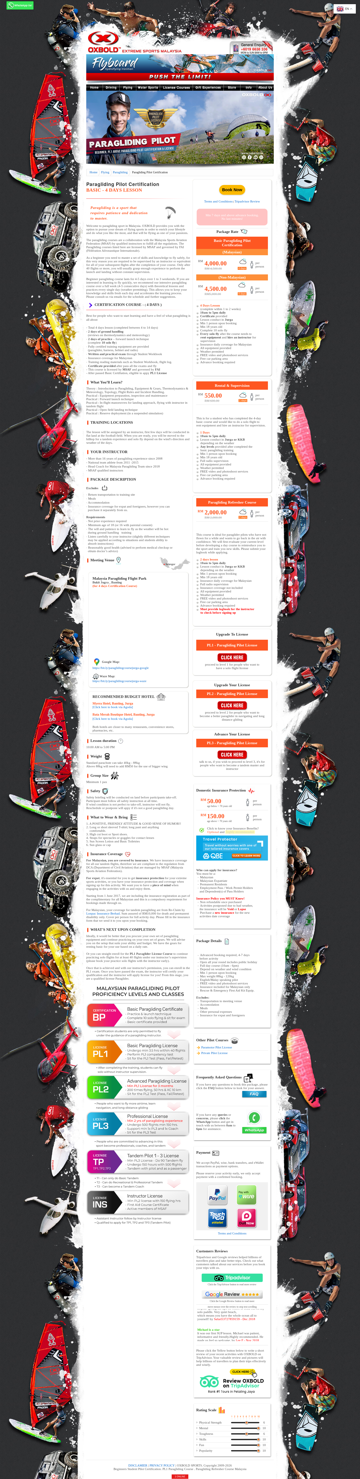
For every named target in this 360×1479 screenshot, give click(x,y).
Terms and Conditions (218, 201)
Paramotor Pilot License (216, 1047)
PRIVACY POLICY (162, 1465)
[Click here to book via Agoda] (112, 707)
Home (94, 172)
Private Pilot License (214, 1053)
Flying (104, 172)
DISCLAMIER (137, 1465)
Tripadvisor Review (247, 201)
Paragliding (120, 172)
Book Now (232, 189)
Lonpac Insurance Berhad (103, 913)
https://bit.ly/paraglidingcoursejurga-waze (119, 681)
